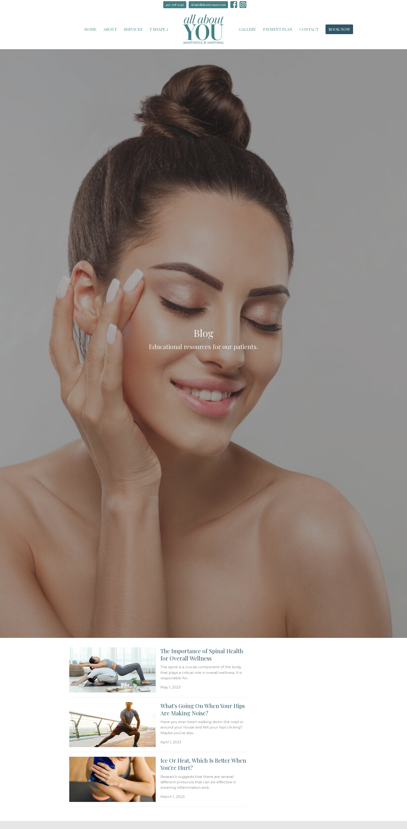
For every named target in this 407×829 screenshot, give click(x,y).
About (110, 29)
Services (133, 29)
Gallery (247, 29)
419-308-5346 (175, 5)
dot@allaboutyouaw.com (208, 5)
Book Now (339, 29)
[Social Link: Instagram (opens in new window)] (243, 4)
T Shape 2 (158, 29)
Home (90, 29)
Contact (308, 29)
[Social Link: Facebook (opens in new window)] (233, 4)
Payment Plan (277, 29)
